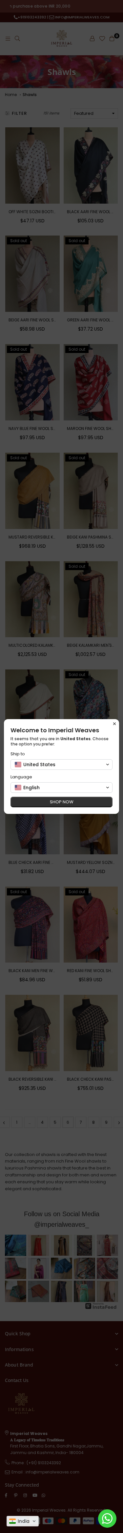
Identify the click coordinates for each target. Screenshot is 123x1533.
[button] (23, 1521)
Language (21, 777)
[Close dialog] (114, 723)
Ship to (17, 754)
